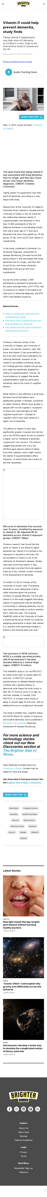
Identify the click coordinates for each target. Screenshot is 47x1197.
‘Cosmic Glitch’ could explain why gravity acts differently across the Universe (22, 986)
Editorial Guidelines (23, 1140)
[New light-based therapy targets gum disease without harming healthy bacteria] (23, 895)
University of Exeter (12, 768)
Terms (24, 1156)
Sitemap (23, 1136)
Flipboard (23, 1172)
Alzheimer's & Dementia (14, 723)
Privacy (23, 1152)
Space (5, 981)
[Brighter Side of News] (23, 4)
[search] (43, 4)
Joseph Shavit (9, 993)
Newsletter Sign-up (23, 1168)
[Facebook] (9, 1109)
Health (6, 919)
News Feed (23, 1132)
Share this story (30, 117)
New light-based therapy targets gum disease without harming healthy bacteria (21, 925)
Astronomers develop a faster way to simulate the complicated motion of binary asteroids (22, 1048)
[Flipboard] (30, 1109)
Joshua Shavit (9, 931)
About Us (23, 1128)
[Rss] (37, 1109)
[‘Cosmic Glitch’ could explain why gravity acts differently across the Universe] (23, 957)
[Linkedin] (23, 1109)
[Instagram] (16, 1109)
